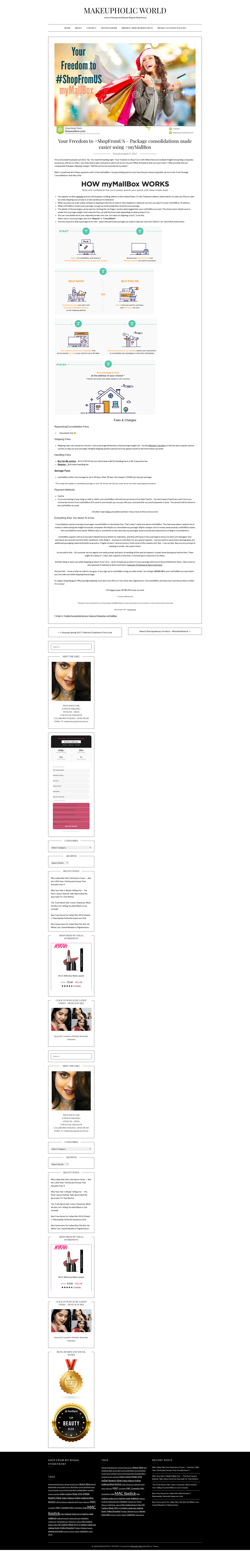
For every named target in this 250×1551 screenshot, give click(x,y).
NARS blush (72, 1522)
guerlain (56, 1494)
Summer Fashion (68, 1531)
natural (79, 1522)
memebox (85, 1518)
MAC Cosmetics (62, 1507)
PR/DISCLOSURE (109, 28)
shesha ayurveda (55, 1531)
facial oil (91, 1490)
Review (89, 1528)
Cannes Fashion (53, 1490)
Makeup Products (63, 1518)
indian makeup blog (83, 1498)
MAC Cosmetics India (78, 1508)
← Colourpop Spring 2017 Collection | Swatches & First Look (85, 632)
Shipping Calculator (157, 445)
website (79, 196)
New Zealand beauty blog (131, 1505)
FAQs (108, 511)
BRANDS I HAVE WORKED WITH (137, 28)
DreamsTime (131, 609)
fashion (50, 1494)
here (113, 590)
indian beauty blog (111, 1480)
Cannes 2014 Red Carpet (87, 1487)
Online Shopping (67, 1528)
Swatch (77, 1531)
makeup (52, 1518)
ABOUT (78, 28)
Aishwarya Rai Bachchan (56, 1484)
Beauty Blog (84, 1484)
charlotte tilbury (81, 1490)
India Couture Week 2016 (71, 1494)
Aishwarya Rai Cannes (71, 1484)
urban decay (139, 1515)
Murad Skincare (62, 1522)
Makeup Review (74, 1518)
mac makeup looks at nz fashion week (76, 1514)
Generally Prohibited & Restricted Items (144, 565)
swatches (84, 1531)
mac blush (51, 1508)
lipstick (51, 1502)
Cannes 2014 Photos (71, 1487)
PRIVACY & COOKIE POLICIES (171, 28)
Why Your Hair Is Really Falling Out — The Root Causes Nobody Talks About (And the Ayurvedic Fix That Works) (69, 893)
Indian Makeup (68, 1498)
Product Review (80, 1528)
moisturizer (52, 1522)
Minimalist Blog (136, 1546)
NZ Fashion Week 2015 (68, 1524)
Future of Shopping (97, 616)
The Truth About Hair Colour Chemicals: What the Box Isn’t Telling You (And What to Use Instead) (71, 905)
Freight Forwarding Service (76, 616)
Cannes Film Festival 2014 (67, 1490)
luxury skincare (84, 1502)
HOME (67, 28)
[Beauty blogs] (71, 1377)
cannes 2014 (61, 1487)
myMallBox (111, 616)
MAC (93, 1501)
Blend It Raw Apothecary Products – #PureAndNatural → (164, 631)
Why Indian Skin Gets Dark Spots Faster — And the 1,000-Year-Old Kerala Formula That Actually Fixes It (71, 881)
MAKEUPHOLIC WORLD (125, 10)
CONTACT (91, 28)
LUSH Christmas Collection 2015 (67, 1502)
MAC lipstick (125, 1493)
